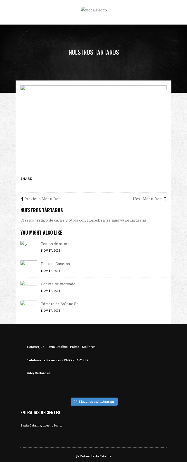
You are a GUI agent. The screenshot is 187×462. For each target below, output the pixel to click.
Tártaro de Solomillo (60, 303)
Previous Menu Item (42, 198)
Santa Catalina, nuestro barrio (41, 425)
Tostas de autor (55, 243)
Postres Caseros (55, 263)
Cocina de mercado (58, 283)
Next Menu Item (148, 198)
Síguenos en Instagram (96, 401)
